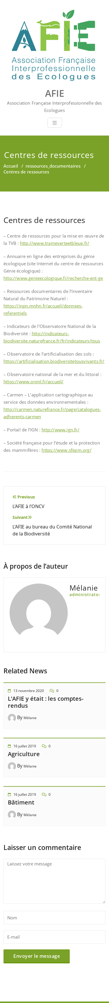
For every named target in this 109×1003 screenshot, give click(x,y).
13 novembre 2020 (28, 690)
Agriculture (24, 754)
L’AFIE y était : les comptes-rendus (45, 702)
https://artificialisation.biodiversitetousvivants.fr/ (54, 361)
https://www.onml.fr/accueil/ (33, 381)
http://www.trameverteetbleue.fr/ (54, 243)
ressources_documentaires (53, 166)
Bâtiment (21, 802)
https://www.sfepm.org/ (66, 450)
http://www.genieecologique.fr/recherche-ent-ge (53, 278)
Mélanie (30, 717)
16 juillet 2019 (24, 746)
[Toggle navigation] (54, 123)
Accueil (10, 166)
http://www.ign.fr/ (60, 430)
